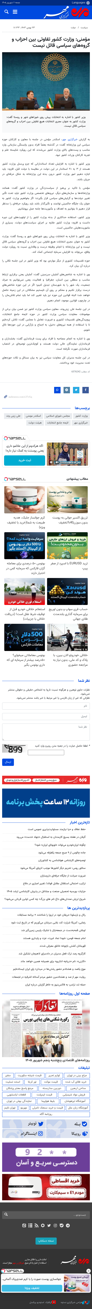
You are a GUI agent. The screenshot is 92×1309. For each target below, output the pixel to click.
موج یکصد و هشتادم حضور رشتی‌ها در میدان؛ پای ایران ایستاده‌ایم (49, 969)
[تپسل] (6, 438)
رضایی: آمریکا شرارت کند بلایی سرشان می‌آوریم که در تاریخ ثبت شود (48, 923)
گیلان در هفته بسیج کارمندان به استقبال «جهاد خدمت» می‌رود (51, 837)
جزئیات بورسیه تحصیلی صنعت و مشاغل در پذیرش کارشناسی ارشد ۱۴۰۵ (46, 891)
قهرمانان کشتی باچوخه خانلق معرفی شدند (63, 946)
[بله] (61, 1226)
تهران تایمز (9, 1108)
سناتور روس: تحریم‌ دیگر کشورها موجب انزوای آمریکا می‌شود (53, 868)
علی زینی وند (13, 416)
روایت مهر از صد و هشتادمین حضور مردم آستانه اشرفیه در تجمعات (49, 977)
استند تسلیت (13, 1082)
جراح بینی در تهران (77, 1075)
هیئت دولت (35, 423)
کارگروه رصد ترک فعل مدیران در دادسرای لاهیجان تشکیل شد (52, 954)
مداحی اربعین (78, 1088)
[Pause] (51, 462)
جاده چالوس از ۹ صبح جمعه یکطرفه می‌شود (62, 853)
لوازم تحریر (54, 1075)
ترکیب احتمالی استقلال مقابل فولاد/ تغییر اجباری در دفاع (54, 883)
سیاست (84, 28)
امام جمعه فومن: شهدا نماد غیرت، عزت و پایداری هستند (54, 938)
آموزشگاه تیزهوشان (75, 1101)
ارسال (8, 762)
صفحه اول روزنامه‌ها (74, 994)
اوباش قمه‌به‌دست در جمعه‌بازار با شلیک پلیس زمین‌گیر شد (53, 930)
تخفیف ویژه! (32, 1288)
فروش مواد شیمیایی (74, 1095)
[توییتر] (49, 1226)
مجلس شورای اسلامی (58, 416)
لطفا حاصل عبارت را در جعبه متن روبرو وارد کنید (62, 746)
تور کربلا (32, 1082)
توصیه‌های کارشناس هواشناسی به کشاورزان (62, 860)
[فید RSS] (36, 1226)
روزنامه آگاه (46, 1114)
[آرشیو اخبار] (30, 1226)
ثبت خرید (24, 460)
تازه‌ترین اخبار (80, 822)
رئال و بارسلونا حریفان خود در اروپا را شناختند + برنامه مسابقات (51, 915)
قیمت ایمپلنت (44, 1095)
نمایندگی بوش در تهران (19, 1101)
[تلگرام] (68, 1226)
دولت (73, 28)
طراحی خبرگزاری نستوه (71, 1302)
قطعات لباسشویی (16, 1095)
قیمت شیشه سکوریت (30, 1075)
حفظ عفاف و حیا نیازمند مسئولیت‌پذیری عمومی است (57, 829)
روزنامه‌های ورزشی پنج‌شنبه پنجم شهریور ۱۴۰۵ (59, 1060)
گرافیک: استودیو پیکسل (41, 1302)
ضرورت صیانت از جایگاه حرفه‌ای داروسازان (63, 876)
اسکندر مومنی (33, 416)
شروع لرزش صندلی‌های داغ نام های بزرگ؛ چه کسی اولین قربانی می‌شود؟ (45, 899)
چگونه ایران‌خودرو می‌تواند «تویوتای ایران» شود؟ (60, 845)
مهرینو (24, 1108)
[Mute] (57, 462)
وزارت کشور (81, 416)
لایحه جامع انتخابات (57, 423)
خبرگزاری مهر (70, 139)
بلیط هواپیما (48, 1101)
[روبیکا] (43, 1226)
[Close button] (89, 1271)
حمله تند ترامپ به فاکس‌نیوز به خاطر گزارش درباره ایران (55, 985)
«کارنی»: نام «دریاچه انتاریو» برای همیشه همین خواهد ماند (53, 961)
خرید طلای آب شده (75, 1082)
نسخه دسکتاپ (46, 1241)
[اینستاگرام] (55, 1226)
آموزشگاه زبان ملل (78, 1108)
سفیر (8, 1075)
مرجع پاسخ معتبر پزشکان (19, 1088)
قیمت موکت (51, 1082)
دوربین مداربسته (52, 1088)
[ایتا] (24, 1226)
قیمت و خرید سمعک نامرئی (47, 1108)
